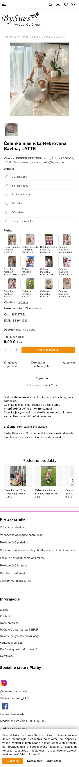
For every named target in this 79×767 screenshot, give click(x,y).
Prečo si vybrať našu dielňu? (18, 649)
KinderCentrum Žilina (13, 720)
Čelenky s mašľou (56, 37)
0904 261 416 (37, 720)
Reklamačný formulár (14, 565)
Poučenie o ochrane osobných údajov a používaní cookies (37, 550)
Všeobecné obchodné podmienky (21, 534)
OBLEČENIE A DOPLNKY (17, 37)
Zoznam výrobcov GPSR (16, 580)
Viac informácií (30, 754)
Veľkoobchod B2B (11, 642)
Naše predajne (9, 623)
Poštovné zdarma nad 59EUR (19, 629)
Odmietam (54, 760)
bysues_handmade (12, 714)
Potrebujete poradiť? (39, 385)
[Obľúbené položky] (66, 4)
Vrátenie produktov (12, 527)
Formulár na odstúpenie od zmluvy (22, 558)
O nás (4, 609)
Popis (40, 378)
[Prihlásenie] (58, 4)
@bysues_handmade (13, 691)
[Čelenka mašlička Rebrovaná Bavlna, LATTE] (39, 79)
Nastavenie (34, 760)
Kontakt (5, 616)
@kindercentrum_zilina (15, 698)
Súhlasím (13, 760)
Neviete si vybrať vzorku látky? (20, 636)
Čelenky (38, 37)
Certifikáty (6, 655)
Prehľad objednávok (13, 573)
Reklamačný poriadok (14, 542)
